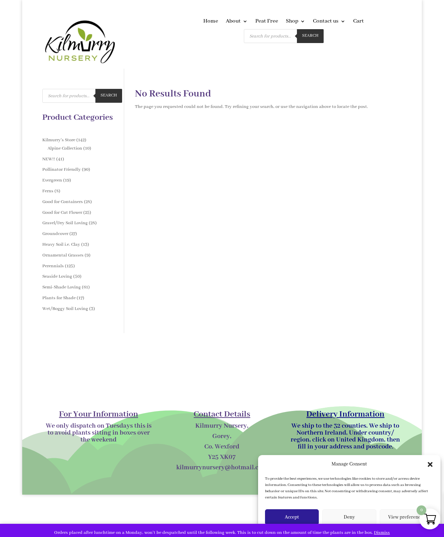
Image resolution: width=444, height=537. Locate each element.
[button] (430, 464)
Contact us (326, 22)
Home (210, 22)
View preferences (406, 517)
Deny (349, 517)
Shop (292, 22)
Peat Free (266, 22)
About (233, 22)
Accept (292, 517)
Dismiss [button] (382, 533)
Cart (358, 22)
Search (310, 36)
